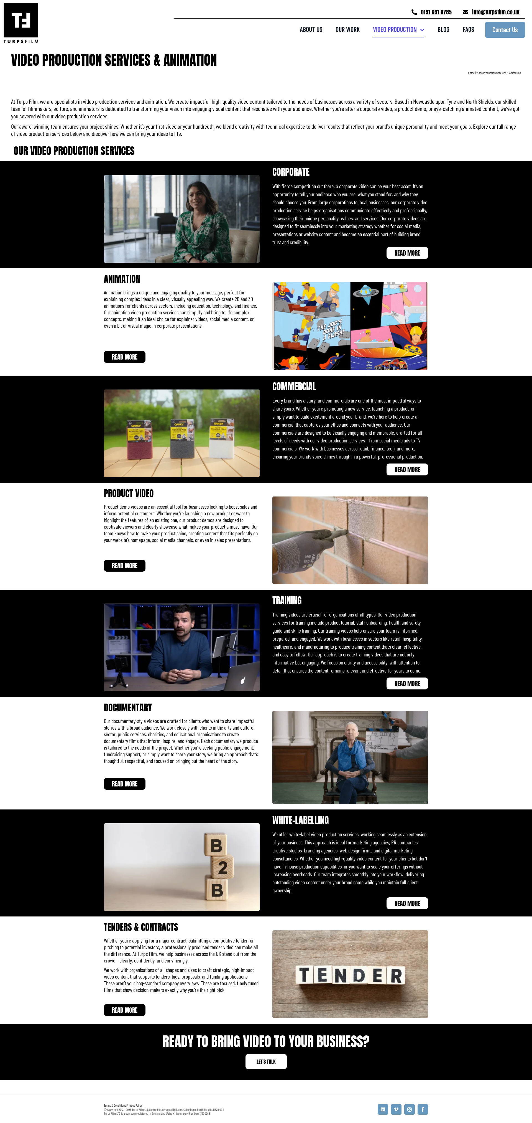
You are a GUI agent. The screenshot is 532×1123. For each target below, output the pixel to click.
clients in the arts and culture (226, 727)
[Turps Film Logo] (21, 6)
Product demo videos (123, 506)
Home (471, 73)
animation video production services (144, 312)
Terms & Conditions (115, 1105)
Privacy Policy (134, 1105)
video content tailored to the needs (273, 101)
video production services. (81, 115)
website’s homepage (131, 539)
